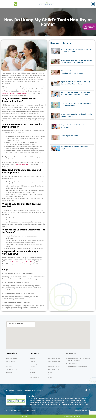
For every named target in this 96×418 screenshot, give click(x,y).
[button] (93, 4)
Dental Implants (10, 364)
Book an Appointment (35, 390)
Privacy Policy (79, 410)
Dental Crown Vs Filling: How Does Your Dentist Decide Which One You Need (75, 93)
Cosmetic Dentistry (11, 369)
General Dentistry (10, 361)
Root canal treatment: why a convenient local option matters (76, 104)
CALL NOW (24, 416)
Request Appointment (72, 416)
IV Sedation (9, 372)
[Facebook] (86, 390)
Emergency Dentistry (11, 358)
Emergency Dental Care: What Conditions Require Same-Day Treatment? (76, 61)
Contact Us (24, 390)
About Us (13, 390)
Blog (18, 390)
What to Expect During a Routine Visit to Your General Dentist (76, 50)
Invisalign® (9, 367)
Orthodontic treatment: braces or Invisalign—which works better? (73, 72)
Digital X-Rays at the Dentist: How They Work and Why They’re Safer (75, 83)
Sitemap (87, 410)
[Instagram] (89, 390)
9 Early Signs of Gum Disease (71, 136)
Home (8, 390)
